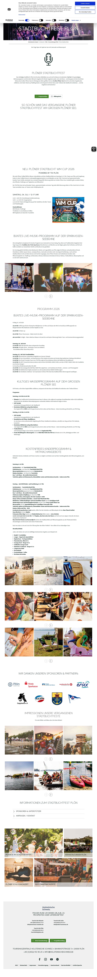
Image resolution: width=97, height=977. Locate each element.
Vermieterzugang (43, 965)
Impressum (32, 965)
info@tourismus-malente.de (35, 924)
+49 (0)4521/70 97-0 (59, 922)
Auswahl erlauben (85, 7)
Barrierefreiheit (65, 965)
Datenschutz (23, 965)
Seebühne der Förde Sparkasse (31, 245)
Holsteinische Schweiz (33, 42)
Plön (46, 42)
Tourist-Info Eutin (59, 920)
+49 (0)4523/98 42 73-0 (36, 922)
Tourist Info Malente (37, 920)
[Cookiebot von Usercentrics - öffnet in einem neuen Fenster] (9, 20)
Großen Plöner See (58, 81)
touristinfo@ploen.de (37, 932)
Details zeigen (75, 20)
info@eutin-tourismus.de (61, 924)
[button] (42, 96)
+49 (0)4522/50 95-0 (37, 930)
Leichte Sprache (77, 965)
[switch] (41, 20)
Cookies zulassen (85, 3)
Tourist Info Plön (38, 928)
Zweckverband (55, 965)
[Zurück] (46, 296)
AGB (16, 965)
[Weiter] (51, 296)
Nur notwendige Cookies (85, 11)
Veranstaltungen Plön (53, 42)
